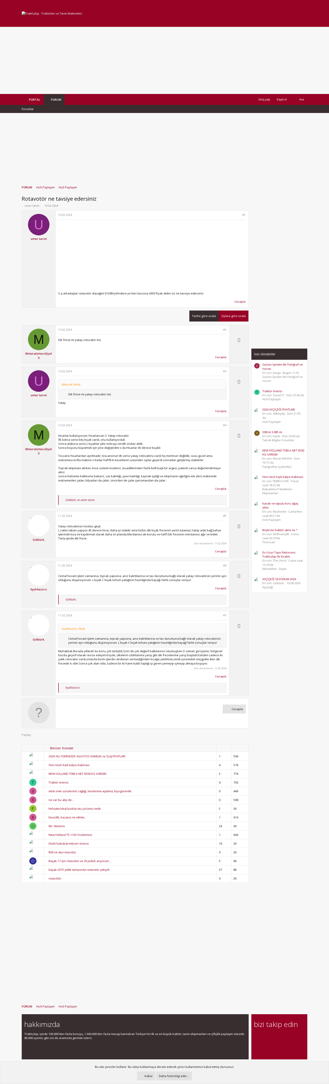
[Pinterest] (280, 1036)
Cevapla (240, 302)
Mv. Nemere (57, 826)
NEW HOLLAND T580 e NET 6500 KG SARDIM (77, 774)
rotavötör (55, 878)
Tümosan (268, 542)
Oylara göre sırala (233, 316)
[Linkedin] (272, 1036)
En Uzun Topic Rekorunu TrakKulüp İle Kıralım (278, 554)
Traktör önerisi (58, 782)
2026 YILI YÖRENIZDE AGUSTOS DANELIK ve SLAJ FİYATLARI (87, 756)
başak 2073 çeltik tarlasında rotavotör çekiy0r (79, 870)
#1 (244, 215)
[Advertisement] (164, 60)
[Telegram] (288, 1036)
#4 (224, 425)
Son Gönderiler (265, 354)
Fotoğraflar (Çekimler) (276, 467)
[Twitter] (295, 1036)
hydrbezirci (38, 589)
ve (80, 500)
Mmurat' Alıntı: (71, 384)
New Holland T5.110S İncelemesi (70, 835)
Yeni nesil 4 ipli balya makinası (69, 765)
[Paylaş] (238, 215)
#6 (224, 565)
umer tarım (32, 206)
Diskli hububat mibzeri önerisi (69, 843)
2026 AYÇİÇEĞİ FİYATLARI (278, 409)
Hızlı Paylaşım (271, 399)
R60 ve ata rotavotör (62, 852)
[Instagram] (264, 1036)
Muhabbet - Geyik (274, 569)
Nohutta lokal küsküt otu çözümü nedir (75, 809)
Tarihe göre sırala (204, 316)
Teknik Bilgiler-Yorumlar (278, 440)
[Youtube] (256, 1045)
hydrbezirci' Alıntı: (73, 629)
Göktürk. (39, 540)
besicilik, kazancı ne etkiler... (68, 817)
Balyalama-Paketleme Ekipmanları (277, 491)
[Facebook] (256, 1036)
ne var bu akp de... (61, 800)
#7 (224, 615)
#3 (224, 371)
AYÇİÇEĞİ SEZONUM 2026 (279, 579)
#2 (224, 330)
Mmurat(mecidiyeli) (38, 355)
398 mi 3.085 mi (272, 432)
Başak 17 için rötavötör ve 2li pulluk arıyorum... (80, 861)
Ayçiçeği (267, 587)
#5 (224, 516)
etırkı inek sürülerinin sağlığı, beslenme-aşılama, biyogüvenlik (90, 791)
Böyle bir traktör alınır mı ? (279, 530)
